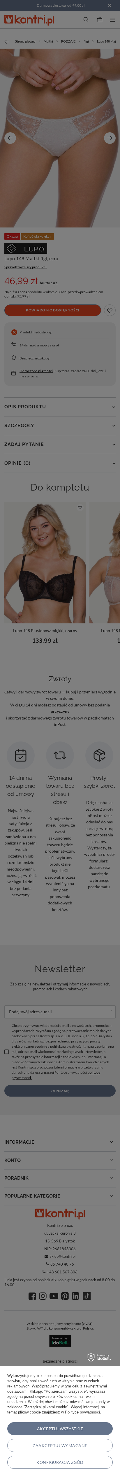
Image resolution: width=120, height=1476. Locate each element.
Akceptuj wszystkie (60, 1428)
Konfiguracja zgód (59, 1462)
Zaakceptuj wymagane (60, 1445)
